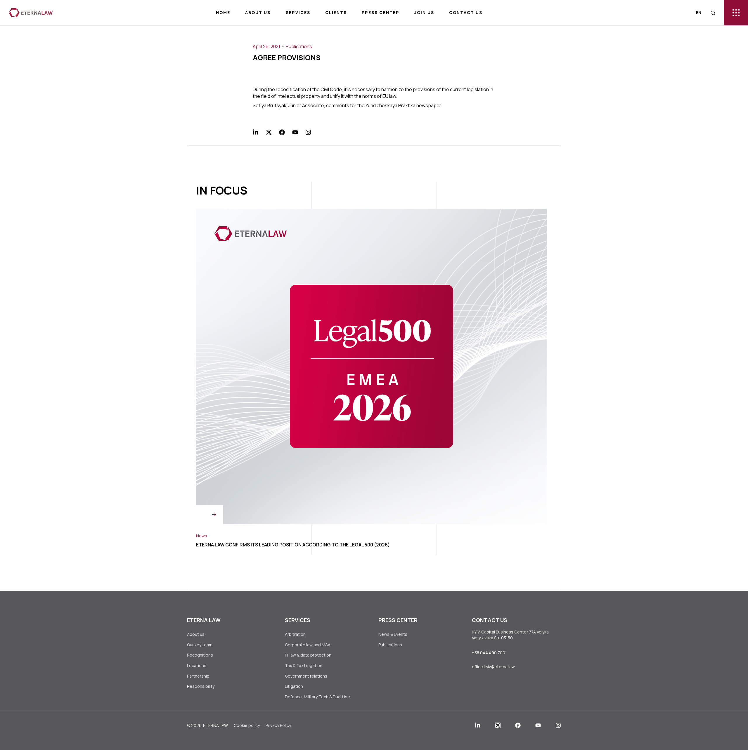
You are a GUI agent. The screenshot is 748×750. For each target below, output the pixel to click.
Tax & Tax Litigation (304, 665)
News (201, 536)
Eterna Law (215, 725)
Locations (196, 665)
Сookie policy (247, 725)
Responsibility (200, 686)
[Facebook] (282, 132)
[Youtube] (295, 132)
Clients (336, 12)
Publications (299, 46)
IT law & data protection (308, 655)
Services (298, 12)
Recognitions (200, 655)
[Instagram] (308, 132)
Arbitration (295, 634)
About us (258, 12)
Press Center (380, 12)
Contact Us (465, 12)
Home (223, 12)
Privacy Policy (278, 725)
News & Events (392, 634)
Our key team (199, 644)
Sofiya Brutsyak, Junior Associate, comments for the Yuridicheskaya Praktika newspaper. (347, 105)
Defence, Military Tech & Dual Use (317, 696)
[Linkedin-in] (256, 132)
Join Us (424, 12)
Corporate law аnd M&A (307, 644)
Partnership (198, 676)
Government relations (306, 676)
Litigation (294, 686)
